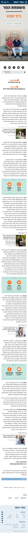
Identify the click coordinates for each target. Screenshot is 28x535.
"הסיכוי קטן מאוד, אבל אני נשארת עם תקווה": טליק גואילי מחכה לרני (9, 237)
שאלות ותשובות (8, 524)
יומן (24, 518)
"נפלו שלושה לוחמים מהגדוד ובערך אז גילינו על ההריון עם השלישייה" (8, 330)
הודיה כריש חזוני (11, 246)
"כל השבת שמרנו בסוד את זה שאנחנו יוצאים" (9, 436)
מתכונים (9, 516)
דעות (24, 516)
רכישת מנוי (22, 527)
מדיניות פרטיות (15, 526)
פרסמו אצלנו (15, 524)
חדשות (23, 515)
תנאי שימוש (15, 527)
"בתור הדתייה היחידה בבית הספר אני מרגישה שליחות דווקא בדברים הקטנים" (8, 132)
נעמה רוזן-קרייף (18, 24)
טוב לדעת (9, 518)
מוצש (17, 516)
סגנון (10, 515)
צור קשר (23, 524)
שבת (17, 518)
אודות (24, 526)
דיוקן (17, 515)
